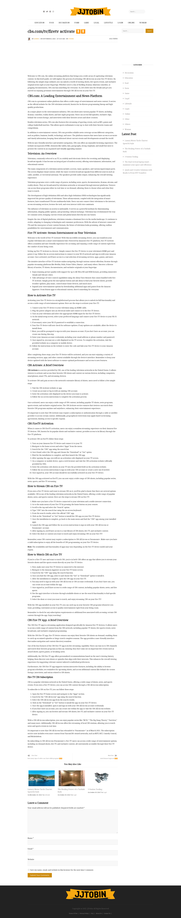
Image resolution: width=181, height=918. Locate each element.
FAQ (92, 913)
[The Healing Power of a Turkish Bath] (72, 778)
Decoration (64, 23)
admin (36, 39)
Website (31, 859)
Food (51, 23)
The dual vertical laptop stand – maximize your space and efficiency (137, 163)
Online (131, 23)
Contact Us (107, 913)
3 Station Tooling (95, 789)
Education (39, 23)
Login (120, 23)
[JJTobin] (90, 890)
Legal (96, 23)
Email (31, 849)
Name (31, 838)
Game (86, 23)
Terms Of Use (73, 913)
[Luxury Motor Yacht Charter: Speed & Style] (42, 778)
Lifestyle (108, 23)
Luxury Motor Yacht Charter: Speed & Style (135, 142)
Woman (143, 23)
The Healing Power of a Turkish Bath (136, 150)
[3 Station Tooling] (102, 778)
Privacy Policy (84, 913)
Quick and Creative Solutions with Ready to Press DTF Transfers (137, 171)
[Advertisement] (73, 59)
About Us (99, 913)
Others (71, 39)
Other (127, 119)
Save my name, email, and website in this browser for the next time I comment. (62, 870)
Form (76, 23)
